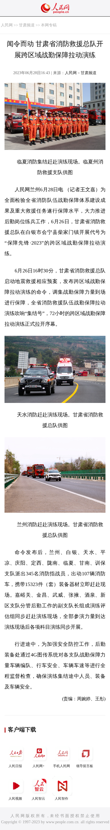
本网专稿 (49, 25)
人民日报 (15, 766)
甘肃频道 (27, 25)
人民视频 (15, 799)
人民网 (7, 25)
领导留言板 (84, 766)
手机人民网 (61, 766)
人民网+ (38, 766)
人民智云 (38, 799)
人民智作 (61, 799)
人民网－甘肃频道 (80, 73)
